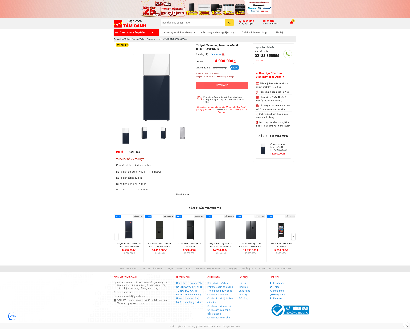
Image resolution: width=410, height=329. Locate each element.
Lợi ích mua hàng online (188, 302)
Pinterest (278, 298)
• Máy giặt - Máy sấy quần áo (242, 268)
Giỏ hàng (243, 298)
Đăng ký (243, 294)
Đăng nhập (244, 290)
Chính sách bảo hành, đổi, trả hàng (219, 311)
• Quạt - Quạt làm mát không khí (275, 268)
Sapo (238, 326)
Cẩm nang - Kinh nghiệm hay (218, 32)
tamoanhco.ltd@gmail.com (131, 296)
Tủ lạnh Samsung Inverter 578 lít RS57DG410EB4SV (251, 245)
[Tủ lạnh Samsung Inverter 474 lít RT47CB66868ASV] (262, 149)
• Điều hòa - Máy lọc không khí (210, 268)
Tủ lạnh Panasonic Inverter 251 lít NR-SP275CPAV (129, 245)
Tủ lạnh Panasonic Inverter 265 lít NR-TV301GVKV (159, 245)
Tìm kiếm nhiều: (128, 268)
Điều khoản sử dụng (218, 283)
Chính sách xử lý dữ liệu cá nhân (220, 300)
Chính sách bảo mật (218, 294)
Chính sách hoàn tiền (218, 317)
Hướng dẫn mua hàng (187, 298)
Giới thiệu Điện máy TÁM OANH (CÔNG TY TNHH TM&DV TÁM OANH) (189, 286)
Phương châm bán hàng (188, 294)
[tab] (119, 152)
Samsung (216, 54)
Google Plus (279, 294)
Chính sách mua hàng (254, 32)
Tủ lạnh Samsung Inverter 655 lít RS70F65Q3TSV (220, 245)
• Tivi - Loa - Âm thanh (151, 268)
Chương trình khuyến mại (179, 32)
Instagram (278, 290)
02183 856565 (246, 20)
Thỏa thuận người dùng (219, 290)
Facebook (278, 283)
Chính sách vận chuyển (219, 306)
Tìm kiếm (243, 286)
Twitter (276, 286)
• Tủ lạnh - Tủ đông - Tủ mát (178, 268)
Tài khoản (268, 20)
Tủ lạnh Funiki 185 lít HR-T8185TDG (281, 245)
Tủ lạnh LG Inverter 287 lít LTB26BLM (189, 245)
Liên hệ (279, 32)
